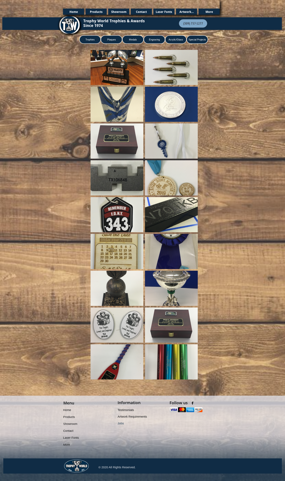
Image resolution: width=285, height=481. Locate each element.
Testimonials (126, 410)
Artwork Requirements (132, 416)
